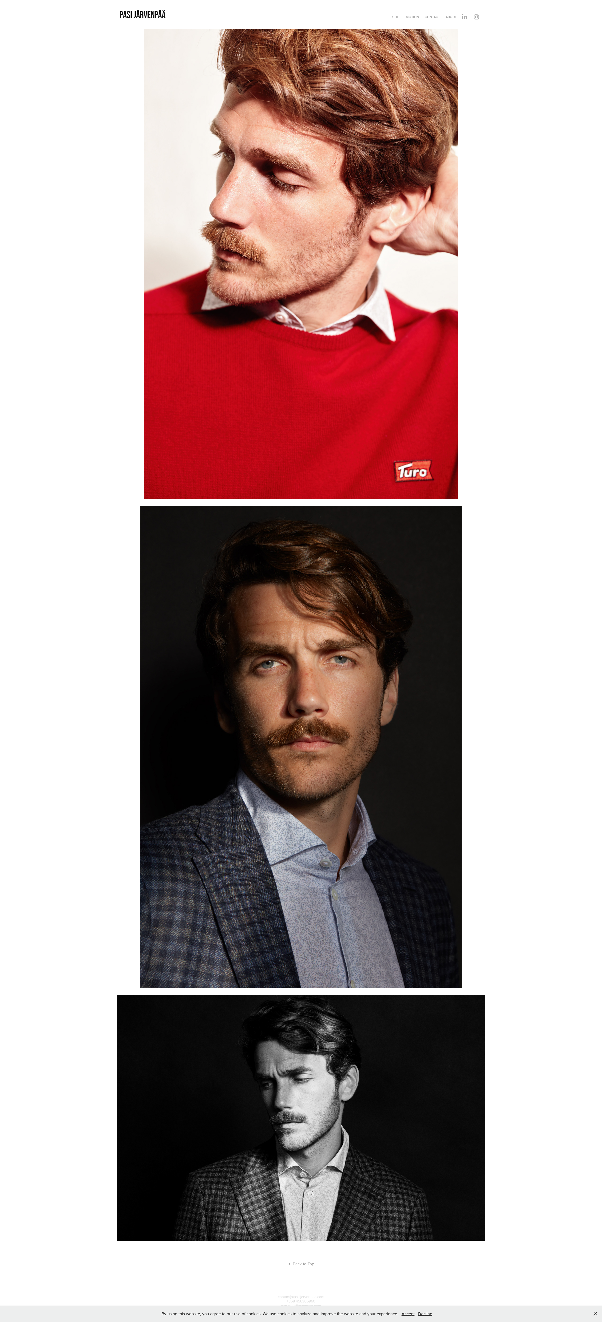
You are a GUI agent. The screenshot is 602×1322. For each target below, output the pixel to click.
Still (396, 17)
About (451, 17)
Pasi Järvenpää (143, 14)
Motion (412, 17)
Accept (408, 1314)
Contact (432, 17)
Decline (425, 1314)
